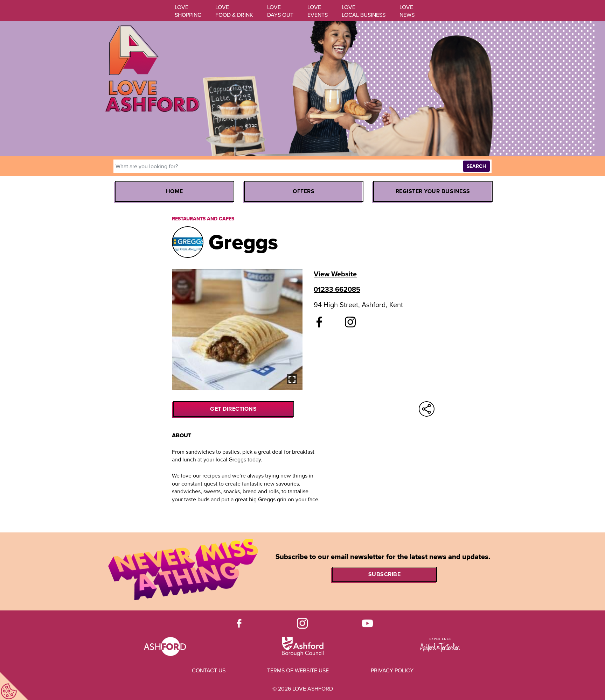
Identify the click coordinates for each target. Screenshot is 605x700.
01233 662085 (337, 289)
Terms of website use (298, 670)
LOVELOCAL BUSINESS (363, 11)
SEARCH (476, 166)
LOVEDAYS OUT (280, 11)
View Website (335, 274)
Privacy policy (392, 670)
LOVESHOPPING (188, 11)
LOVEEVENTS (317, 11)
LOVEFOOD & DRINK (234, 11)
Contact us (208, 670)
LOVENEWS (407, 11)
